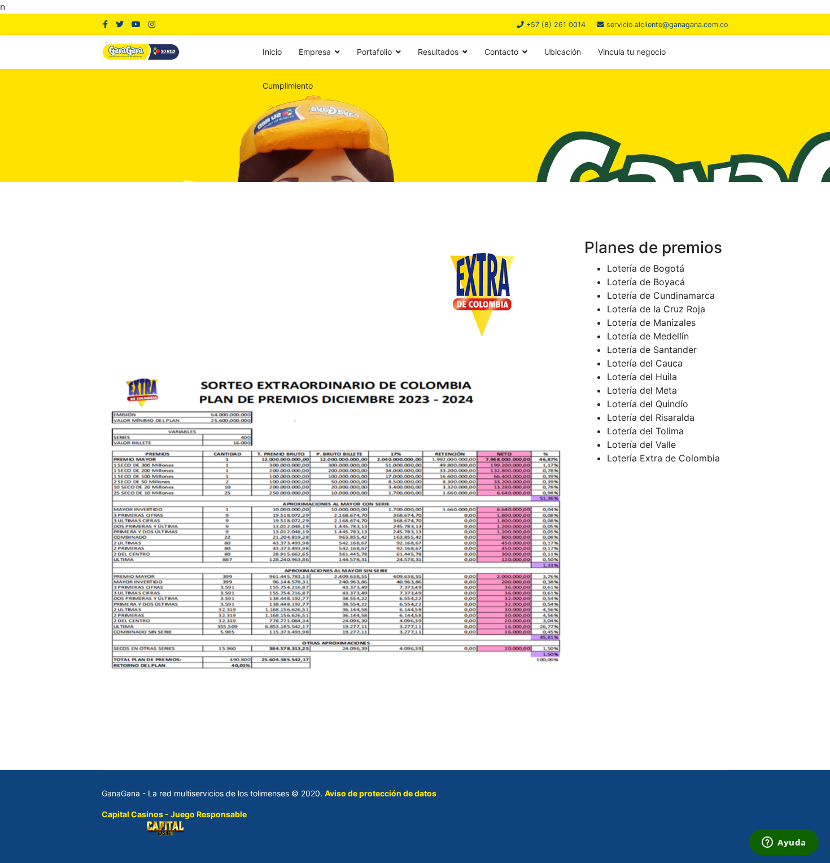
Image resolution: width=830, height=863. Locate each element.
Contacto (501, 51)
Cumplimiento (288, 85)
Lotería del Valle (641, 444)
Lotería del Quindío (647, 403)
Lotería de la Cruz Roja (656, 309)
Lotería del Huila (642, 376)
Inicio (272, 51)
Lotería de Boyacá (646, 281)
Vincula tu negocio (632, 51)
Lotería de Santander (652, 349)
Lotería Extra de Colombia (663, 458)
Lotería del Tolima (645, 431)
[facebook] (105, 24)
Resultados (438, 51)
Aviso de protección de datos (380, 793)
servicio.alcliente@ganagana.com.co (667, 24)
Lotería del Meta (642, 390)
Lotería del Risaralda (650, 417)
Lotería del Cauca (645, 363)
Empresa (315, 51)
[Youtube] (136, 24)
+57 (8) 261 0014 (556, 24)
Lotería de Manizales (651, 322)
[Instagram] (151, 24)
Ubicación (562, 51)
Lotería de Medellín (648, 336)
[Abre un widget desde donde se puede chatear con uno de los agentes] (784, 843)
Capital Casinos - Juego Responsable (174, 814)
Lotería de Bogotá (645, 268)
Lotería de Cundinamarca (661, 295)
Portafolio (374, 51)
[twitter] (120, 24)
